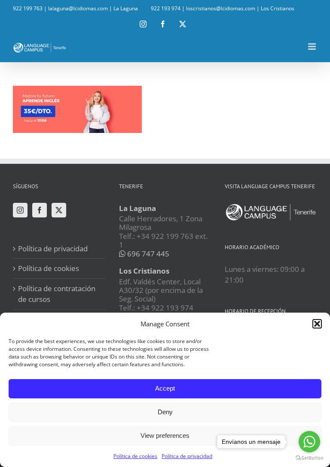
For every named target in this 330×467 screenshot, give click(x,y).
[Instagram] (20, 210)
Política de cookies (135, 456)
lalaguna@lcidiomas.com (78, 8)
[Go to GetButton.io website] (309, 458)
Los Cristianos (277, 8)
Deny (165, 412)
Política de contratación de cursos (56, 293)
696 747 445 (147, 254)
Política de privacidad (187, 456)
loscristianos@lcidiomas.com (220, 8)
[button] (317, 323)
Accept (165, 388)
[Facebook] (39, 210)
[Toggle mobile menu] (312, 46)
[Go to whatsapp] (309, 441)
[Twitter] (59, 210)
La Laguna (125, 8)
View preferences (165, 435)
